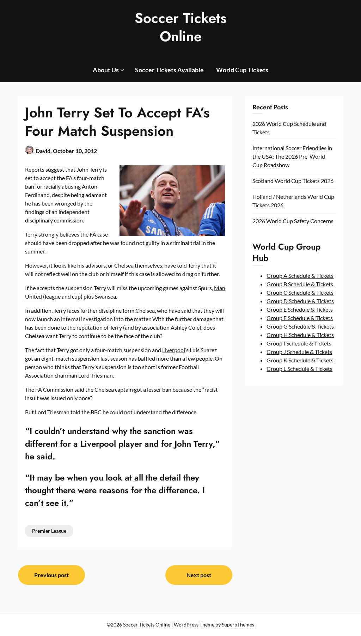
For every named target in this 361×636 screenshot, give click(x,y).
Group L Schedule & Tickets (299, 368)
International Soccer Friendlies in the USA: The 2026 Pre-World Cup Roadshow (292, 156)
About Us (106, 70)
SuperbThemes (238, 625)
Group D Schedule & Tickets (300, 301)
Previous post (51, 574)
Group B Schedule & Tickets (300, 284)
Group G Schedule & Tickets (300, 326)
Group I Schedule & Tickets (299, 343)
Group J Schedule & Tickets (299, 351)
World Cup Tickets (242, 70)
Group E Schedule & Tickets (300, 309)
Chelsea (124, 265)
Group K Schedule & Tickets (300, 360)
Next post (198, 574)
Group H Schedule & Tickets (300, 334)
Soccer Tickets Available (169, 70)
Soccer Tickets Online (181, 27)
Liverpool (173, 350)
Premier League (49, 531)
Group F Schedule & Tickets (300, 317)
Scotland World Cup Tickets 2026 (293, 180)
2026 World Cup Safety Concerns (293, 221)
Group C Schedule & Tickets (300, 292)
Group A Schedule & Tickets (300, 275)
